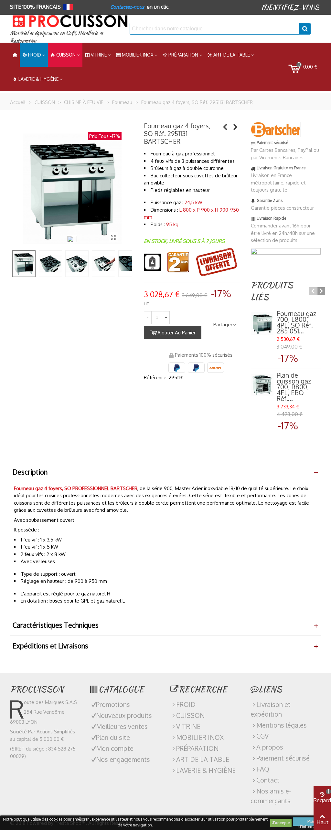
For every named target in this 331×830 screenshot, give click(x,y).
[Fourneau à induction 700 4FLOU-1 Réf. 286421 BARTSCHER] (225, 126)
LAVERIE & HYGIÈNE (38, 79)
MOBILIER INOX (137, 55)
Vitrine (99, 55)
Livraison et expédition (271, 709)
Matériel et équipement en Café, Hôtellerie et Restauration (56, 37)
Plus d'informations (311, 822)
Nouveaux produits (124, 715)
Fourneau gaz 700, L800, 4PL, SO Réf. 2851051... (296, 322)
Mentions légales (281, 725)
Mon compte (114, 748)
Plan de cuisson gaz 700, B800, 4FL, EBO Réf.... (294, 386)
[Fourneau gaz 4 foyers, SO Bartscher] (113, 237)
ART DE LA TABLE (231, 55)
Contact (268, 780)
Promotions (113, 704)
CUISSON (66, 55)
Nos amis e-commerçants (271, 796)
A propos (269, 747)
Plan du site (113, 737)
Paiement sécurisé (283, 758)
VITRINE (188, 726)
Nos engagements (123, 759)
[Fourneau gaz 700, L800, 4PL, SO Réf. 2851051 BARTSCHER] (262, 323)
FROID (34, 55)
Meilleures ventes (122, 726)
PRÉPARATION (183, 55)
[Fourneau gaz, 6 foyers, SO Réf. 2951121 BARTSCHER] (235, 126)
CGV (262, 736)
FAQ (262, 769)
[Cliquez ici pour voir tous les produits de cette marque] (276, 129)
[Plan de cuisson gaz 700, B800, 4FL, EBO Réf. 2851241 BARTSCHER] (262, 385)
